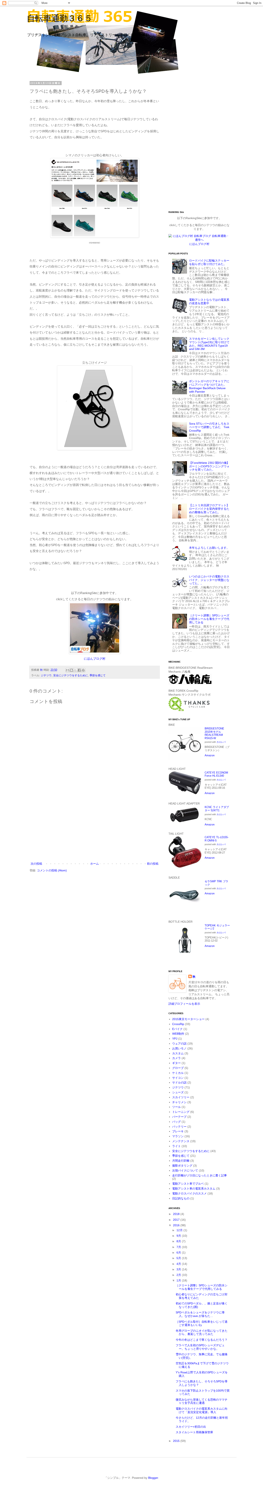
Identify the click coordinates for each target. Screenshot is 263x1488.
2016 (176, 1225)
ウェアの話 (179, 1043)
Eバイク (177, 1029)
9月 (179, 1235)
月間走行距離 (180, 1160)
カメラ (176, 1058)
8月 (179, 1241)
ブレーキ (178, 1131)
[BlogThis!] (71, 670)
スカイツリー (180, 1097)
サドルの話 (179, 1082)
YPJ (174, 1038)
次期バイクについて (185, 1170)
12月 (179, 1230)
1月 (179, 1280)
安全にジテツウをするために (70, 675)
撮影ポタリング (182, 1165)
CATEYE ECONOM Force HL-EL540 (216, 774)
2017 (176, 1219)
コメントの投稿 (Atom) (52, 870)
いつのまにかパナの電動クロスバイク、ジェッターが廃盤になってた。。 (209, 580)
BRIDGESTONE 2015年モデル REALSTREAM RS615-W (214, 733)
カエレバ (221, 742)
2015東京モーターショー (188, 1019)
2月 (179, 1275)
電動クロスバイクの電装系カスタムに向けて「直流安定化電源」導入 (201, 1410)
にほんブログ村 (94, 658)
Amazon (210, 755)
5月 (179, 1258)
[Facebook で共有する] (79, 670)
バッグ (176, 1121)
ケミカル (178, 1072)
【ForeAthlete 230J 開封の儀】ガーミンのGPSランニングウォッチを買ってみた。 (209, 466)
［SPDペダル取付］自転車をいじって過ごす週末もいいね (201, 1323)
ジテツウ (46, 675)
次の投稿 (36, 863)
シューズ (178, 1092)
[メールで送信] (68, 670)
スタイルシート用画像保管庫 (194, 1432)
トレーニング (180, 1111)
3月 (179, 1269)
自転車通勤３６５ (59, 18)
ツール (176, 1107)
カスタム (178, 1053)
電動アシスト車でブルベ (188, 1183)
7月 (179, 1247)
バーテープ (179, 1116)
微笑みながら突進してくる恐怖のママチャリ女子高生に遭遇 (201, 1401)
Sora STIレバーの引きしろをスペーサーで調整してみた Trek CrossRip (209, 427)
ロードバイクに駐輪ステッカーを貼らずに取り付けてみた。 (209, 262)
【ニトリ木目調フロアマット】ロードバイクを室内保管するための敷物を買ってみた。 (209, 509)
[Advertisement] (94, 827)
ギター (176, 1063)
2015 (176, 1440)
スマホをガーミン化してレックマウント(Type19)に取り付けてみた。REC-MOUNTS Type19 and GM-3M (209, 344)
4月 (179, 1263)
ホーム (94, 863)
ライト (176, 1146)
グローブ (178, 1068)
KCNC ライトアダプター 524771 (217, 809)
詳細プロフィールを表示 (184, 1003)
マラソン (178, 1136)
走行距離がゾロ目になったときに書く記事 (199, 1175)
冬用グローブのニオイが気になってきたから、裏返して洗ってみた (201, 1332)
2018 (176, 1214)
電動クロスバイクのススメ (189, 1193)
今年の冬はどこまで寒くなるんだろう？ (201, 1339)
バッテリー (179, 1126)
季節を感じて (98, 675)
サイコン (178, 1077)
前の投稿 (152, 863)
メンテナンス (180, 1141)
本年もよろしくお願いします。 (209, 547)
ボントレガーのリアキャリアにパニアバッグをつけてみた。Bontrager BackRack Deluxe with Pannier (209, 386)
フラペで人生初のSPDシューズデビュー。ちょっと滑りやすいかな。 (200, 1347)
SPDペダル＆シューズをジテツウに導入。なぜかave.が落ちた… (200, 1314)
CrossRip (178, 1024)
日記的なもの (180, 1198)
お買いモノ (179, 1048)
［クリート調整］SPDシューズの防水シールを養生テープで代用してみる (209, 619)
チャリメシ (179, 1102)
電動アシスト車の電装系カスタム (193, 1188)
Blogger (153, 1477)
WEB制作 (178, 1033)
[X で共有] (75, 670)
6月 (179, 1252)
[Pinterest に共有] (83, 670)
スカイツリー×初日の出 (191, 1426)
